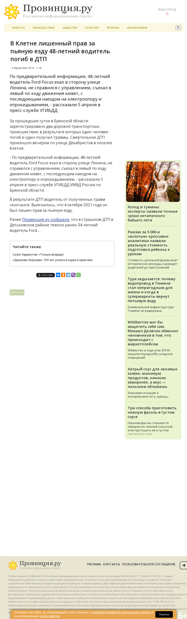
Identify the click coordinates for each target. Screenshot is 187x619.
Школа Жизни (137, 27)
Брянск (17, 292)
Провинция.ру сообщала (45, 219)
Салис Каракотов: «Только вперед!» (38, 254)
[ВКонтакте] (58, 275)
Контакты (111, 564)
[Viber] (73, 275)
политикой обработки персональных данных (121, 612)
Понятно (164, 614)
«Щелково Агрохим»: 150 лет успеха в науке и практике (52, 260)
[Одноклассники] (63, 275)
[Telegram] (68, 275)
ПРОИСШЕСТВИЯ (44, 27)
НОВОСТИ (18, 27)
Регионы (113, 27)
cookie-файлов (50, 616)
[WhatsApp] (78, 275)
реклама (94, 564)
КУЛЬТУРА (92, 27)
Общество (70, 27)
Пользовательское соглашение (148, 564)
